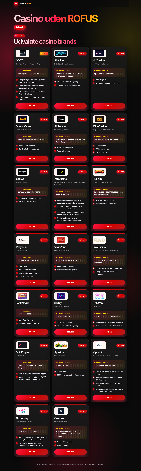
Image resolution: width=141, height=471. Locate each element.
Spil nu (32, 106)
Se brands (20, 27)
